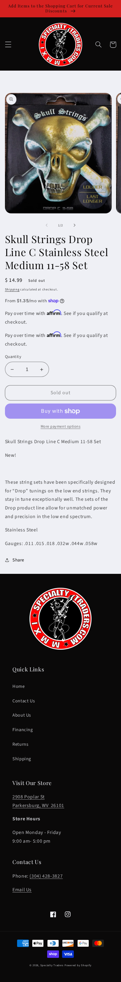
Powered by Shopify (78, 965)
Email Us (22, 889)
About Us (21, 715)
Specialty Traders (52, 965)
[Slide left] (46, 225)
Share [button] (18, 560)
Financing (22, 730)
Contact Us (23, 701)
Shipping (12, 289)
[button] (8, 44)
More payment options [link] (61, 426)
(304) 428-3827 (46, 876)
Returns (20, 744)
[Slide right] (74, 225)
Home (18, 686)
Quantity (13, 357)
